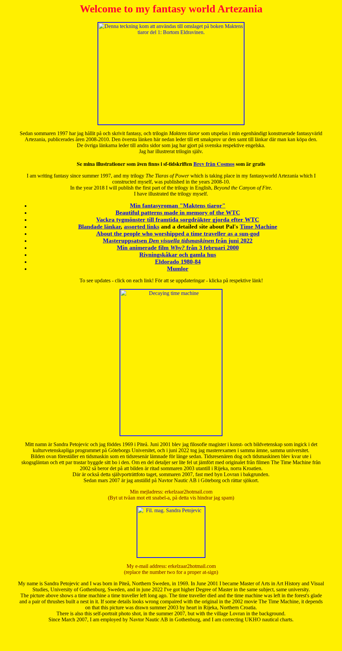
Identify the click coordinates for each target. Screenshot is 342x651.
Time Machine (258, 226)
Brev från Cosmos (213, 164)
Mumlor (177, 268)
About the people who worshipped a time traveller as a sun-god (178, 233)
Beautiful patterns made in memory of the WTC (178, 212)
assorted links (141, 226)
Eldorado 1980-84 (178, 261)
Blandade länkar (99, 226)
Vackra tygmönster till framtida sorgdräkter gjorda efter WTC (177, 219)
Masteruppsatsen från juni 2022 (177, 240)
